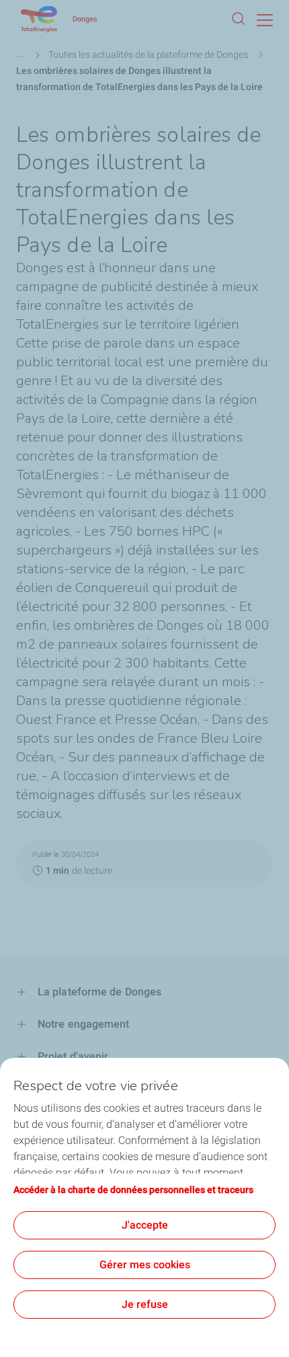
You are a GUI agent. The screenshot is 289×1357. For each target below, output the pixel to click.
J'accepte (145, 1225)
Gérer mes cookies (144, 1264)
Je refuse (145, 1304)
